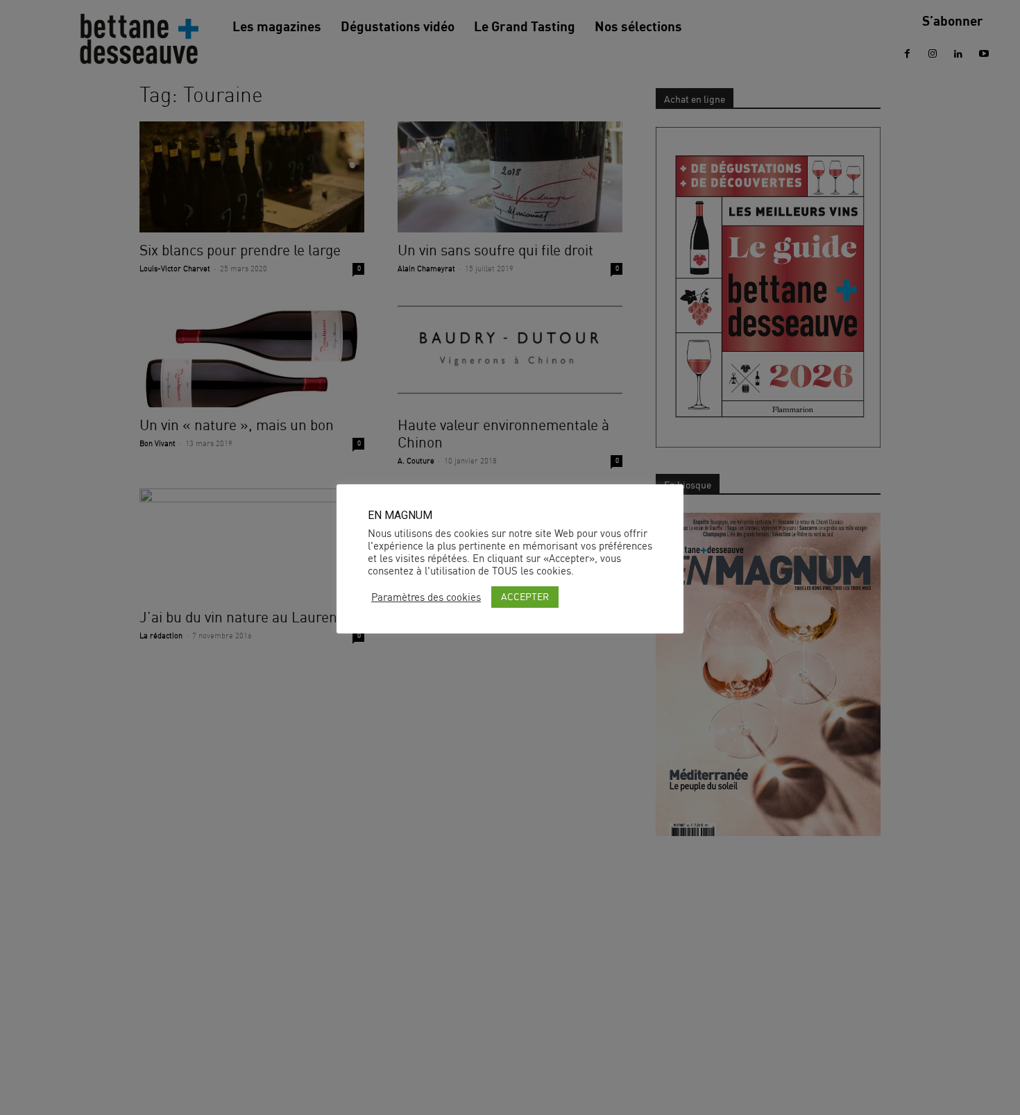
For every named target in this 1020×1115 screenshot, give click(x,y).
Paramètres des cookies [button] (426, 597)
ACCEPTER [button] (525, 596)
